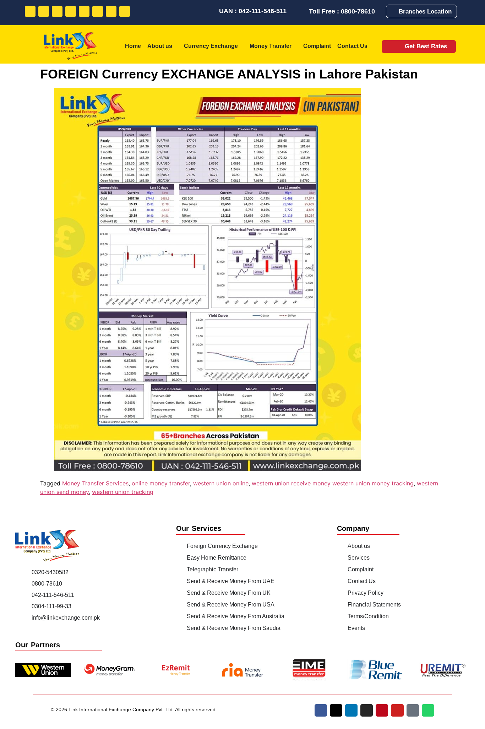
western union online (221, 483)
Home (133, 46)
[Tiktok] (111, 11)
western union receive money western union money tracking (333, 483)
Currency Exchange (211, 46)
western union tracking (122, 491)
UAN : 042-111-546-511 (253, 11)
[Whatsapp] (124, 11)
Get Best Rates (426, 46)
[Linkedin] (57, 11)
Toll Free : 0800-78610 (342, 11)
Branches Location (425, 11)
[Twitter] (43, 11)
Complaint (317, 46)
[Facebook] (30, 11)
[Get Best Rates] (395, 46)
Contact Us (352, 46)
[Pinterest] (84, 11)
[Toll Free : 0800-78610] (303, 11)
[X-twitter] (336, 710)
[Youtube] (97, 11)
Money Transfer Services (95, 483)
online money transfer (161, 483)
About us (159, 46)
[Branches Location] (394, 11)
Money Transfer (270, 46)
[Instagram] (70, 11)
